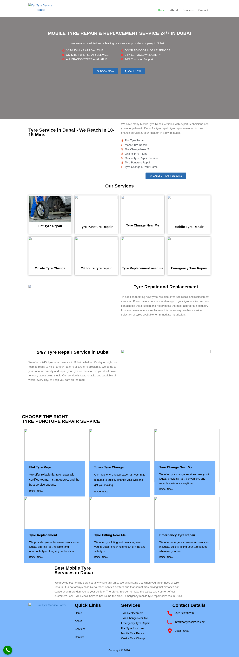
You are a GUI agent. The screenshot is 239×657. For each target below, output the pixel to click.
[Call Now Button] (7, 650)
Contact (203, 10)
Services (188, 10)
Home (161, 10)
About (174, 10)
